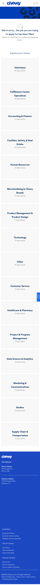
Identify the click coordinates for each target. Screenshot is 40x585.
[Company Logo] (14, 3)
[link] (7, 456)
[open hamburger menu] (3, 3)
